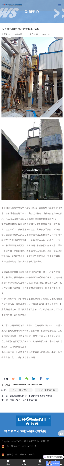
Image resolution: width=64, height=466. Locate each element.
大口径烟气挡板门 (20, 390)
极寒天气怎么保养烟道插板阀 (23, 400)
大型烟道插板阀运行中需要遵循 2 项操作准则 (31, 396)
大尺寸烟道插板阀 (46, 390)
